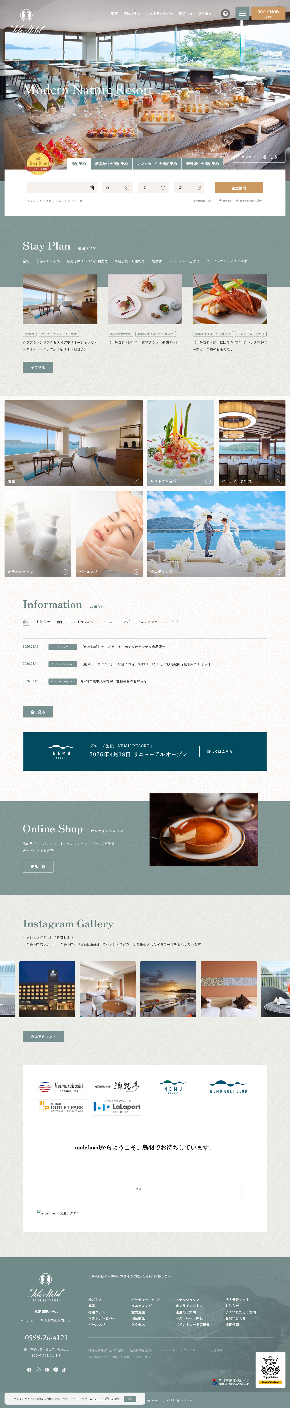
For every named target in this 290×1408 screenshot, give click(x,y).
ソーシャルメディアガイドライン (182, 1350)
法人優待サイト (237, 1299)
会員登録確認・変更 (249, 201)
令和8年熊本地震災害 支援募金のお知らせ (113, 681)
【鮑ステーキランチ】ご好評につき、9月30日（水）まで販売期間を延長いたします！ (145, 664)
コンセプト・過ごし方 (259, 157)
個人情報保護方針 (142, 1350)
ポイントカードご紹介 (193, 1324)
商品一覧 (38, 866)
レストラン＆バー (159, 13)
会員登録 (225, 201)
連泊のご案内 (186, 1312)
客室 (114, 13)
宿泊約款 (216, 1350)
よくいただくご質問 (240, 1312)
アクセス (205, 13)
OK (130, 1399)
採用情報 (232, 1324)
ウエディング (141, 1305)
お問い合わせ (235, 1318)
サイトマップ (145, 1357)
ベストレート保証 (189, 1318)
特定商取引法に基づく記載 (106, 1350)
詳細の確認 (112, 1399)
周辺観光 (138, 1318)
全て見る (38, 367)
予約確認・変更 (203, 201)
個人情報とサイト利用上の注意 (109, 1357)
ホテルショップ (187, 1299)
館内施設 (138, 1312)
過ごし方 (186, 13)
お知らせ (232, 1305)
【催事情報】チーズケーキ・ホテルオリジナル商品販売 (122, 646)
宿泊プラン (131, 13)
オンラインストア (189, 1305)
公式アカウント (43, 1036)
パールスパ (96, 1324)
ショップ (62, 647)
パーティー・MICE (145, 1299)
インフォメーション (63, 664)
